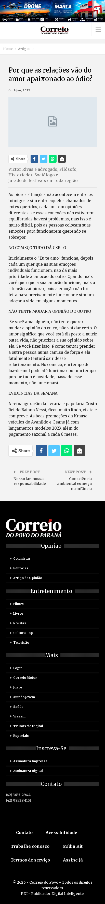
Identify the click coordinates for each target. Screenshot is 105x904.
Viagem (19, 716)
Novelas (19, 623)
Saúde (18, 707)
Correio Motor (25, 678)
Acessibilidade (61, 832)
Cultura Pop (23, 633)
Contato (24, 832)
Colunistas (22, 558)
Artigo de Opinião (27, 578)
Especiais (21, 736)
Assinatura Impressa (30, 761)
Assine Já (73, 860)
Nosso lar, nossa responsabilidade (30, 481)
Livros (18, 613)
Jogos (17, 687)
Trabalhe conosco (30, 846)
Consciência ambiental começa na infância (74, 483)
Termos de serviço (30, 860)
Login (17, 668)
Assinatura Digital (28, 771)
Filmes (18, 604)
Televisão (21, 642)
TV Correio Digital (28, 726)
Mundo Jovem (24, 697)
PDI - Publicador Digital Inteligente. (52, 893)
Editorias (20, 568)
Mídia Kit (72, 846)
